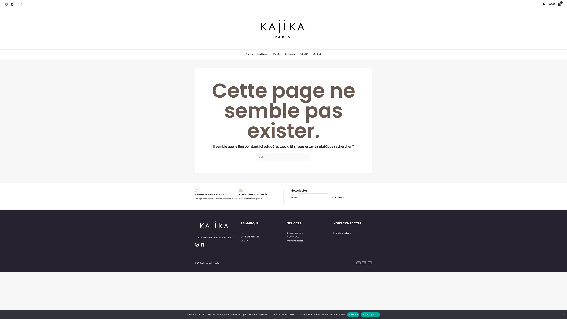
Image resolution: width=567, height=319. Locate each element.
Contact (317, 54)
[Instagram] (6, 4)
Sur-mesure (290, 54)
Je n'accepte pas (370, 314)
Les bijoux (262, 54)
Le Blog (244, 240)
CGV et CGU (293, 236)
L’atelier (277, 54)
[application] (268, 54)
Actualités (304, 54)
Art (242, 233)
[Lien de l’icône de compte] (543, 4)
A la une (249, 54)
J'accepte (353, 314)
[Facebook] (12, 4)
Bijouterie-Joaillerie (250, 236)
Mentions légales (295, 240)
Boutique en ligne (295, 233)
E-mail (294, 197)
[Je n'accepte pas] (563, 314)
